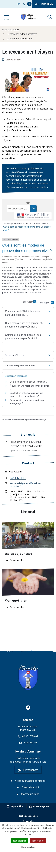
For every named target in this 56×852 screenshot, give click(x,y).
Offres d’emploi (30, 787)
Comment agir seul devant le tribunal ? (28, 381)
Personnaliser (28, 847)
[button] (28, 313)
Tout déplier (45, 303)
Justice (28, 223)
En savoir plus (16, 560)
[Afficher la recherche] (50, 17)
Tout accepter (19, 840)
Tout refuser (37, 840)
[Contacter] (19, 3)
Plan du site (28, 821)
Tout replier (27, 302)
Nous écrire (30, 742)
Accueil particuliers (12, 223)
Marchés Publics (30, 794)
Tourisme (46, 3)
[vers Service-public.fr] (33, 215)
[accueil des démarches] (28, 202)
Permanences (30, 770)
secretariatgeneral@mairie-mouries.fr (25, 485)
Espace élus (16, 806)
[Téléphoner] (24, 3)
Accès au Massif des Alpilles (30, 780)
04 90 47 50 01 (18, 478)
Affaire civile (40, 223)
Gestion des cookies (28, 816)
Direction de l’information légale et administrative (24, 420)
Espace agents (41, 806)
